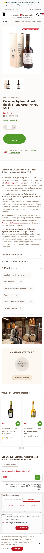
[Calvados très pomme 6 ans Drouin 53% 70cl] (11, 409)
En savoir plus (5, 548)
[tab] (22, 171)
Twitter (21, 505)
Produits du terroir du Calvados (15, 302)
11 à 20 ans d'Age (10, 282)
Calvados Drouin (7, 434)
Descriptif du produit (10, 120)
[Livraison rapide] (18, 485)
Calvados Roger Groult (11, 97)
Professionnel (32, 9)
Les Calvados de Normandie (14, 275)
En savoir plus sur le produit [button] (15, 261)
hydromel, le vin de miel (15, 183)
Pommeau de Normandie (11, 223)
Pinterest (33, 505)
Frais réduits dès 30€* (10, 9)
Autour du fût (9, 295)
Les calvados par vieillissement (16, 288)
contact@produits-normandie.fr (16, 523)
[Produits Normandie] (22, 15)
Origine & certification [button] (12, 254)
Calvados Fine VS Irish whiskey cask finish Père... (32, 431)
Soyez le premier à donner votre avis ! (16, 471)
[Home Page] (15, 22)
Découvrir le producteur (22, 377)
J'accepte (17, 549)
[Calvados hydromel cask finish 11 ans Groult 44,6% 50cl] (7, 84)
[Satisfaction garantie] (28, 485)
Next (23, 448)
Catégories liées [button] (9, 268)
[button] (7, 21)
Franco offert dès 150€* (11, 8)
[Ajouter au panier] (17, 423)
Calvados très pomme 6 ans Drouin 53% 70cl (11, 430)
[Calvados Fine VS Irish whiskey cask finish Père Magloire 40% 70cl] (33, 409)
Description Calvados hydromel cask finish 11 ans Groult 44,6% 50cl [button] (19, 171)
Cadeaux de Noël (10, 308)
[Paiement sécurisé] (7, 485)
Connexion (38, 9)
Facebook (10, 505)
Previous (20, 448)
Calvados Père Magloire (31, 436)
